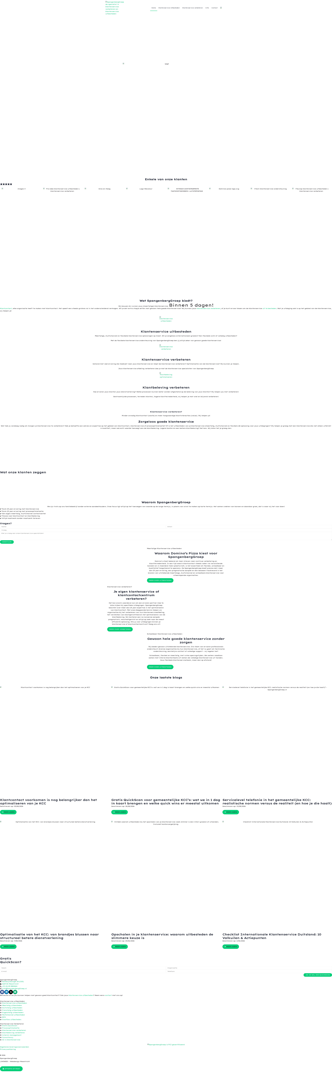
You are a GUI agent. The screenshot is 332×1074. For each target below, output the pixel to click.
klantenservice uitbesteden (81, 995)
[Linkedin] (6, 992)
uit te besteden (269, 308)
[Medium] (15, 992)
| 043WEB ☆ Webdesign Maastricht (15, 1061)
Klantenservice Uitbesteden (169, 8)
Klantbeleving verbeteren (166, 387)
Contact (214, 8)
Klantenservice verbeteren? (166, 412)
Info (207, 8)
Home (153, 8)
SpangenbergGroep (8, 1058)
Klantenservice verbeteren (192, 8)
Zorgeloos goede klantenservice (166, 421)
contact (108, 995)
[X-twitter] (11, 992)
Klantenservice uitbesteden (166, 331)
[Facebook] (2, 992)
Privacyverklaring (8, 1049)
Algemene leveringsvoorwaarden (14, 1047)
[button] (8, 812)
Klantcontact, (6, 308)
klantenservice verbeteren (208, 308)
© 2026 (2, 1055)
